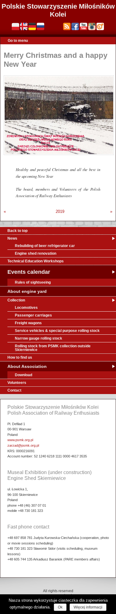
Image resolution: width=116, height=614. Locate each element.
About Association (27, 366)
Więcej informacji (88, 607)
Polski (15, 26)
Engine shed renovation (35, 253)
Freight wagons (28, 323)
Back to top (17, 231)
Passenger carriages (33, 315)
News (12, 238)
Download (23, 375)
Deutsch (32, 26)
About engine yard (27, 291)
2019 (60, 211)
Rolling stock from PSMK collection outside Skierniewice (53, 348)
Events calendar (28, 272)
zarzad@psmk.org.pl (23, 445)
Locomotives (26, 307)
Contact (14, 390)
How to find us (19, 357)
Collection (16, 300)
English (24, 26)
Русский (40, 26)
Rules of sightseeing (33, 282)
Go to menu (18, 40)
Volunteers (16, 383)
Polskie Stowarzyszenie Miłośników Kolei (58, 10)
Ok (60, 607)
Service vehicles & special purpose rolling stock (57, 331)
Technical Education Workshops (35, 261)
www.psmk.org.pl (20, 440)
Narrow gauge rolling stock (38, 338)
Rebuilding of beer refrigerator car (45, 246)
